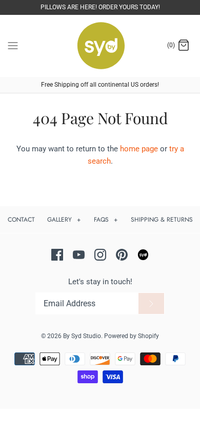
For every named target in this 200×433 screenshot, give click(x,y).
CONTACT (21, 219)
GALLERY (64, 219)
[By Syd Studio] (100, 46)
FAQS (106, 219)
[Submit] (151, 303)
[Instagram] (100, 255)
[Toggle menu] (13, 45)
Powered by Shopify (131, 336)
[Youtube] (79, 255)
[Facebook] (57, 255)
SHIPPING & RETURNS (162, 219)
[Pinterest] (122, 255)
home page (139, 148)
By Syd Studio (82, 336)
